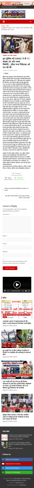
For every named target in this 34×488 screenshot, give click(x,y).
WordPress (23, 485)
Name (5, 236)
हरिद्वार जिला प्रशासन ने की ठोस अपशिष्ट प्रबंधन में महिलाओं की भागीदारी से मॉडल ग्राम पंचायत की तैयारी (16, 417)
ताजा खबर (6, 431)
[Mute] (26, 291)
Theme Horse (19, 483)
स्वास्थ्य (15, 55)
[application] (17, 285)
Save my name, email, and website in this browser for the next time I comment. (15, 262)
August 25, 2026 (7, 325)
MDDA (5, 343)
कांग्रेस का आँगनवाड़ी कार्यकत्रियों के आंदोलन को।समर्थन (17, 189)
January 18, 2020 (8, 70)
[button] (17, 284)
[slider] (15, 290)
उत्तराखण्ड (14, 314)
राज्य (9, 55)
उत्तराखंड (5, 55)
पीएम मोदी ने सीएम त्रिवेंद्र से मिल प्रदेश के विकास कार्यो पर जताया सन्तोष (17, 197)
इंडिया (4, 314)
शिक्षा (11, 55)
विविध (4, 298)
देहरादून (24, 314)
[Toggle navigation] (3, 22)
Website (5, 251)
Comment (6, 214)
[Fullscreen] (29, 291)
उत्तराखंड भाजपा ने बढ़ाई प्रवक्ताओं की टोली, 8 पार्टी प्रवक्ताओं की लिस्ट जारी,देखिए (17, 322)
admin (15, 70)
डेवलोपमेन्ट (20, 314)
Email (5, 244)
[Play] (5, 291)
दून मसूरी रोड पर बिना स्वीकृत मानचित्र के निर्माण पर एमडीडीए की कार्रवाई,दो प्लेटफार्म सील (17, 352)
